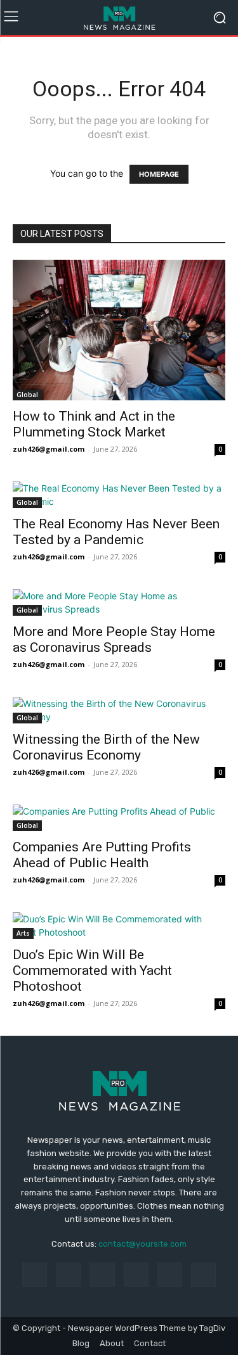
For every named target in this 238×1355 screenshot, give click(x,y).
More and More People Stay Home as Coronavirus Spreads (114, 639)
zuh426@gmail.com (48, 449)
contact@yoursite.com (142, 1244)
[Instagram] (68, 1275)
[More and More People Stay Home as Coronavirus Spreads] (119, 602)
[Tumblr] (169, 1275)
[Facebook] (34, 1275)
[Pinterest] (136, 1275)
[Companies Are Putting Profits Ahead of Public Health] (119, 818)
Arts (23, 933)
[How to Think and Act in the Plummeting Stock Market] (119, 330)
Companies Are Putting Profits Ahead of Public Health (102, 854)
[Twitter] (203, 1275)
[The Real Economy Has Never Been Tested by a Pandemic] (119, 494)
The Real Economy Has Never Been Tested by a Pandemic (116, 531)
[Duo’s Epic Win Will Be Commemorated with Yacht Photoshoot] (119, 925)
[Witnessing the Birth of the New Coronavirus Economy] (119, 710)
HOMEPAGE (159, 174)
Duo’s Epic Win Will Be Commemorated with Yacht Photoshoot (92, 970)
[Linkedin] (101, 1275)
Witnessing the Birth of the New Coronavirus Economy (106, 747)
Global (27, 394)
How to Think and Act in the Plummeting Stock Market (94, 424)
